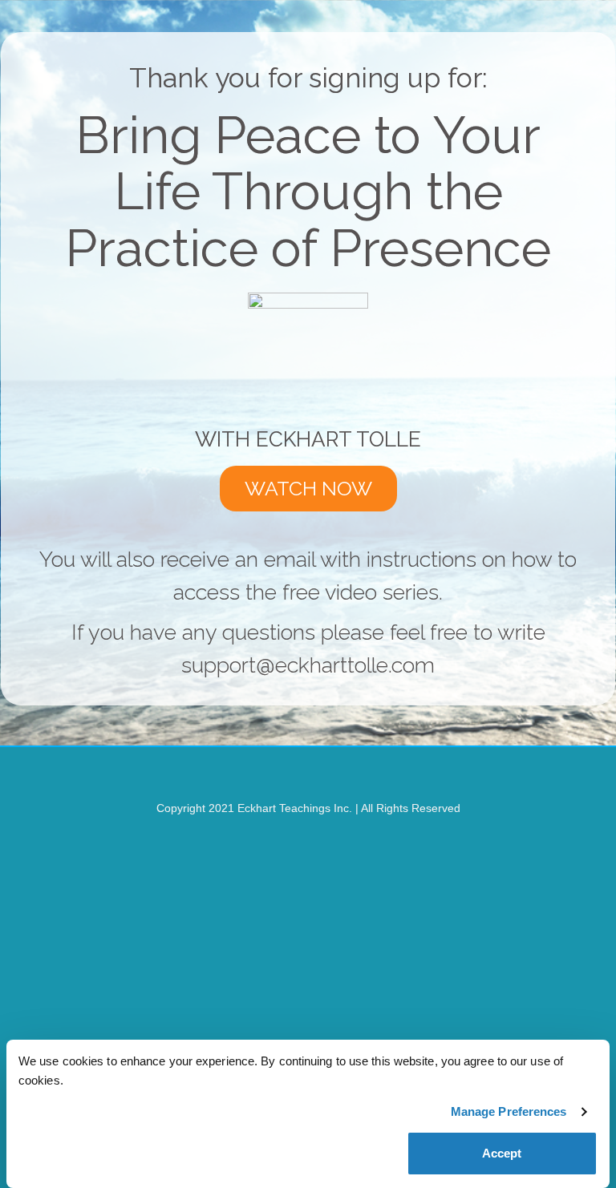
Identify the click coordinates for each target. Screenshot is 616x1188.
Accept (501, 1153)
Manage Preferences (509, 1111)
